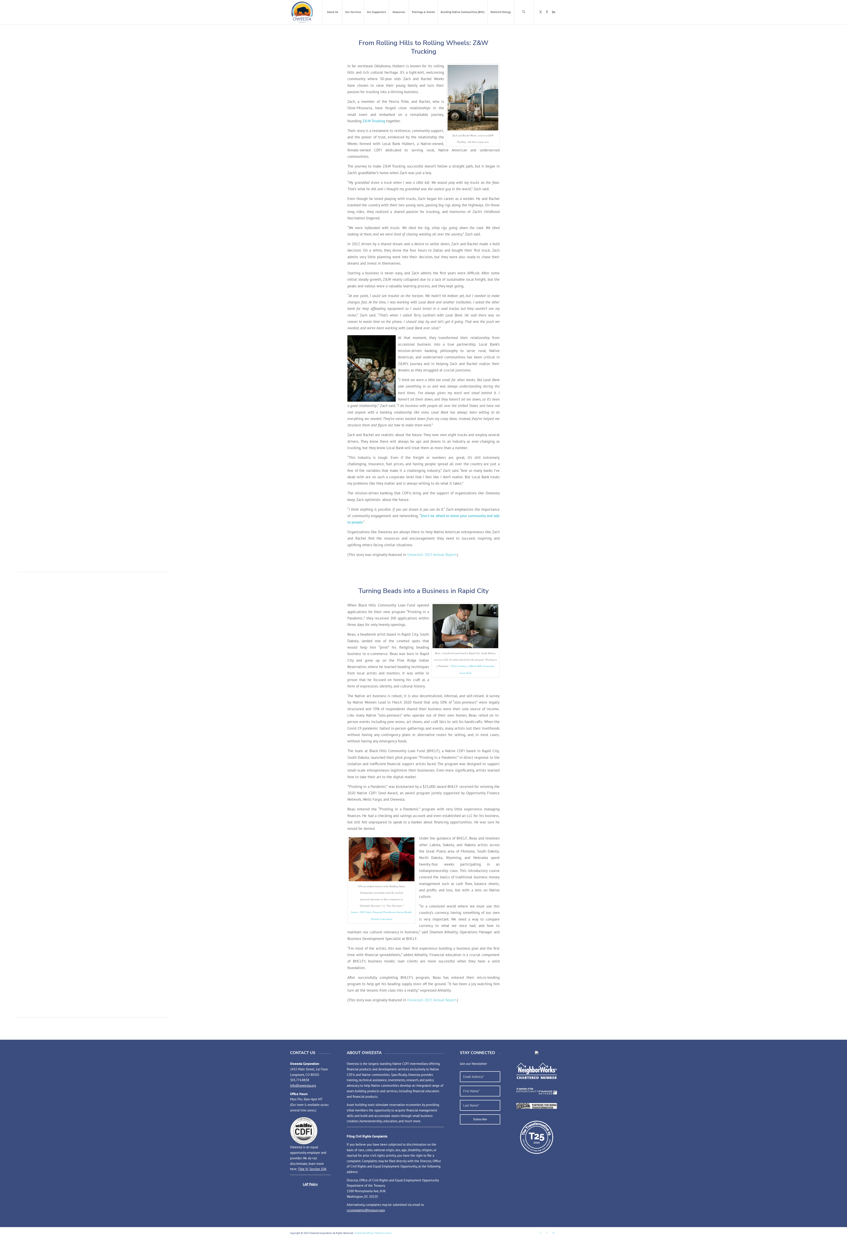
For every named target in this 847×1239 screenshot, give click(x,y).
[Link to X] (540, 12)
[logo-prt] (536, 1106)
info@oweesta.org (303, 1085)
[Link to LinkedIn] (553, 12)
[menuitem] (332, 12)
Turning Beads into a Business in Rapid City (423, 590)
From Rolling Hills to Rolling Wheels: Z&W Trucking (423, 47)
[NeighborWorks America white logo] (536, 1071)
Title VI (303, 1169)
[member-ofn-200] (536, 1091)
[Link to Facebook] (547, 12)
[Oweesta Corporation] (302, 12)
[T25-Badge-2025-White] (537, 1137)
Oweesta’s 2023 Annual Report (431, 554)
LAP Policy (310, 1184)
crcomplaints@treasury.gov (366, 1210)
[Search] (524, 12)
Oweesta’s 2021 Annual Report (431, 999)
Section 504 (317, 1169)
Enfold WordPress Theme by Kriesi (373, 1233)
